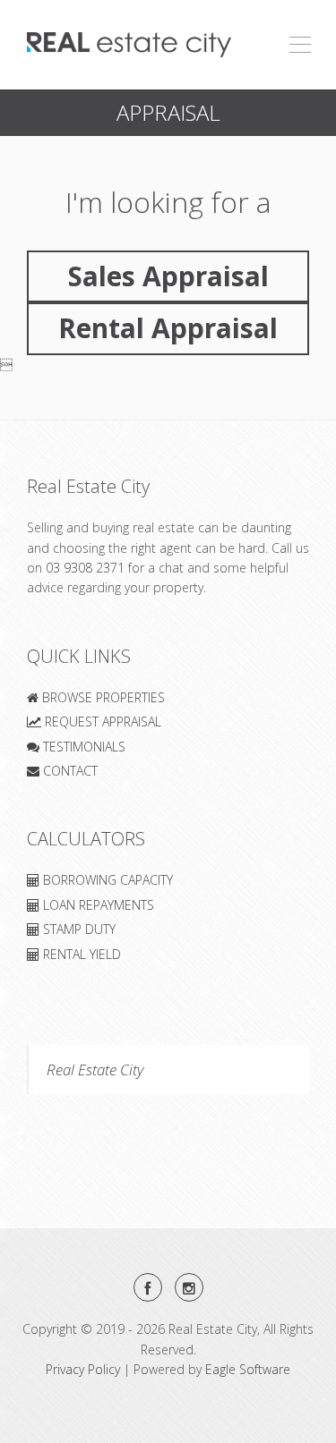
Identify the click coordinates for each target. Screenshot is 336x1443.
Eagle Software (247, 1369)
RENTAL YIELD (80, 954)
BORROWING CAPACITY (106, 879)
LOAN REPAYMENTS (96, 904)
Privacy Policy (83, 1369)
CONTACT (68, 770)
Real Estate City (95, 1069)
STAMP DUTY (77, 929)
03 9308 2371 (85, 567)
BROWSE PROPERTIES (102, 697)
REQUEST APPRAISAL (101, 721)
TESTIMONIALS (82, 746)
